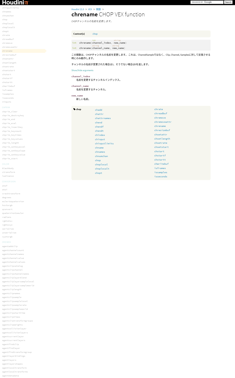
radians (6, 217)
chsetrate (160, 142)
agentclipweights (12, 324)
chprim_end (8, 119)
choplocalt (102, 168)
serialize (8, 228)
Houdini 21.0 (77, 9)
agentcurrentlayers (13, 340)
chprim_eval (9, 123)
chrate (158, 109)
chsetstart (161, 146)
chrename (160, 125)
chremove (160, 117)
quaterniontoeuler (13, 213)
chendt (99, 130)
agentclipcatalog (12, 266)
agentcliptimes (11, 317)
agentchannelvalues (13, 262)
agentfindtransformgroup (17, 352)
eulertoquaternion (13, 201)
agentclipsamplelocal (15, 301)
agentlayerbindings (13, 356)
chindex (100, 134)
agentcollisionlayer (14, 328)
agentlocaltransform (14, 367)
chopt (98, 172)
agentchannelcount (13, 250)
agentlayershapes (12, 363)
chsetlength (162, 138)
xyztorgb (7, 236)
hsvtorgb (7, 205)
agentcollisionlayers (15, 332)
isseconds (160, 176)
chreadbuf (160, 113)
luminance (8, 176)
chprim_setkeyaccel (13, 146)
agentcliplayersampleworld (18, 285)
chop (95, 33)
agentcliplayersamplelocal (18, 281)
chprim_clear (10, 111)
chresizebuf (162, 130)
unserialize (9, 232)
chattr (99, 113)
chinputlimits (104, 143)
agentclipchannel (12, 269)
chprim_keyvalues (12, 139)
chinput (100, 139)
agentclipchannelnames (15, 273)
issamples (160, 172)
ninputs (6, 101)
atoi (4, 189)
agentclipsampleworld (15, 309)
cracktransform (11, 193)
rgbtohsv (7, 221)
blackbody (8, 168)
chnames (100, 151)
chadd (98, 109)
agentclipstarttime (13, 313)
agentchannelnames (13, 254)
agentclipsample (11, 297)
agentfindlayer (11, 348)
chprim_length (10, 142)
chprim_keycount (11, 131)
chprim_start (10, 158)
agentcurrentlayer (13, 336)
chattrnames (103, 118)
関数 (98, 9)
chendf (99, 126)
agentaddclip (10, 246)
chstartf (160, 155)
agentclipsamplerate (14, 305)
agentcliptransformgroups (17, 320)
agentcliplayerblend (14, 277)
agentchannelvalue (13, 258)
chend (98, 122)
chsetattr (160, 134)
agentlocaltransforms (15, 371)
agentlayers (9, 360)
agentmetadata (10, 375)
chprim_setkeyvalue (13, 154)
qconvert (7, 209)
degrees (6, 197)
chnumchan (101, 156)
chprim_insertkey (12, 127)
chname (99, 147)
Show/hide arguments (82, 70)
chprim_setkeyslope (13, 150)
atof (4, 185)
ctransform (8, 172)
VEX (90, 9)
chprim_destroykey (13, 115)
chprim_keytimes (11, 135)
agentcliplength (11, 289)
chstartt (160, 159)
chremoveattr (163, 121)
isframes (160, 168)
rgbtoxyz (7, 224)
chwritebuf (161, 163)
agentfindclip (10, 344)
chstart (159, 151)
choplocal (101, 164)
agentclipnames (11, 293)
